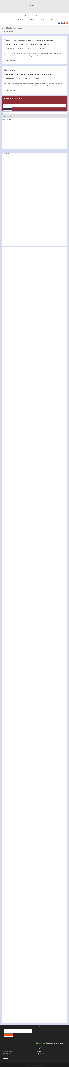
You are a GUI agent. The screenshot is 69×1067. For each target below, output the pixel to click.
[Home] (2, 31)
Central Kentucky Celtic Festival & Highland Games (26, 44)
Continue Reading (12, 60)
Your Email (6, 103)
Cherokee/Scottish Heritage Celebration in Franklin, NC (28, 74)
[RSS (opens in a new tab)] (67, 23)
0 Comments (40, 48)
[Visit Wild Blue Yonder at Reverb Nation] (41, 1043)
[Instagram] (36, 1033)
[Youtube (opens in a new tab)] (64, 23)
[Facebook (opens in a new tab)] (59, 23)
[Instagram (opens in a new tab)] (62, 23)
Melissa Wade (10, 48)
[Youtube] (36, 1036)
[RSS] (36, 1039)
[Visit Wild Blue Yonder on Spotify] (55, 1043)
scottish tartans (8, 31)
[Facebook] (36, 1030)
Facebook (7, 153)
